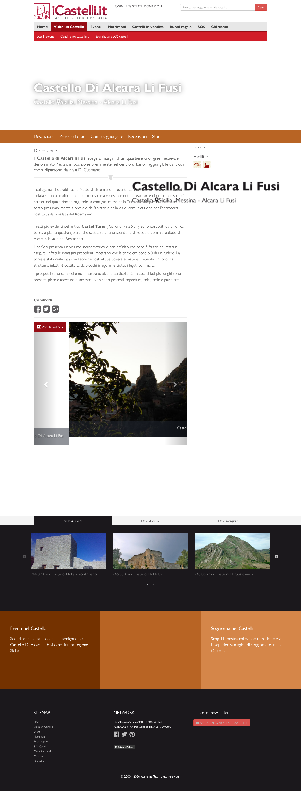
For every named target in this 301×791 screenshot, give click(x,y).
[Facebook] (37, 310)
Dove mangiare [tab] (228, 512)
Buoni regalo (181, 26)
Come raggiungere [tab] (107, 136)
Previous (25, 549)
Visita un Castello (69, 26)
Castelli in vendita (148, 26)
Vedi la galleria (52, 326)
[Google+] (55, 310)
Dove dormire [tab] (150, 512)
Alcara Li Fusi (120, 101)
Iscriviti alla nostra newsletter (223, 715)
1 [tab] (147, 576)
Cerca (261, 7)
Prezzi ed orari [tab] (72, 136)
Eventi (96, 26)
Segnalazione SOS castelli (112, 36)
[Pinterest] (132, 727)
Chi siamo (219, 26)
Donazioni (153, 6)
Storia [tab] (157, 136)
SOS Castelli (40, 739)
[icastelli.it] (71, 11)
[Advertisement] (110, 472)
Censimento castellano (74, 36)
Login (118, 6)
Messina (87, 101)
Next (276, 549)
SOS (201, 26)
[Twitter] (46, 310)
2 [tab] (154, 576)
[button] (45, 379)
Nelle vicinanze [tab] (73, 512)
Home (42, 26)
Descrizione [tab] (44, 136)
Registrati (134, 6)
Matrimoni (117, 26)
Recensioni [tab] (137, 136)
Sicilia (67, 101)
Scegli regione (45, 36)
